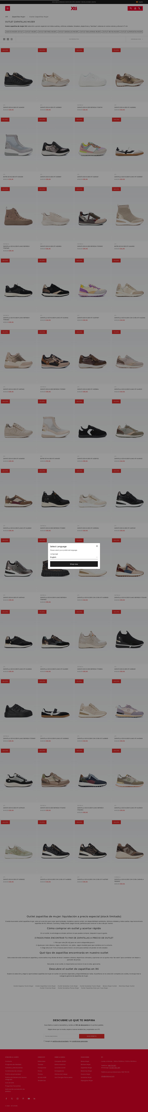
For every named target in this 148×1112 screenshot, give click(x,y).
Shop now (74, 564)
